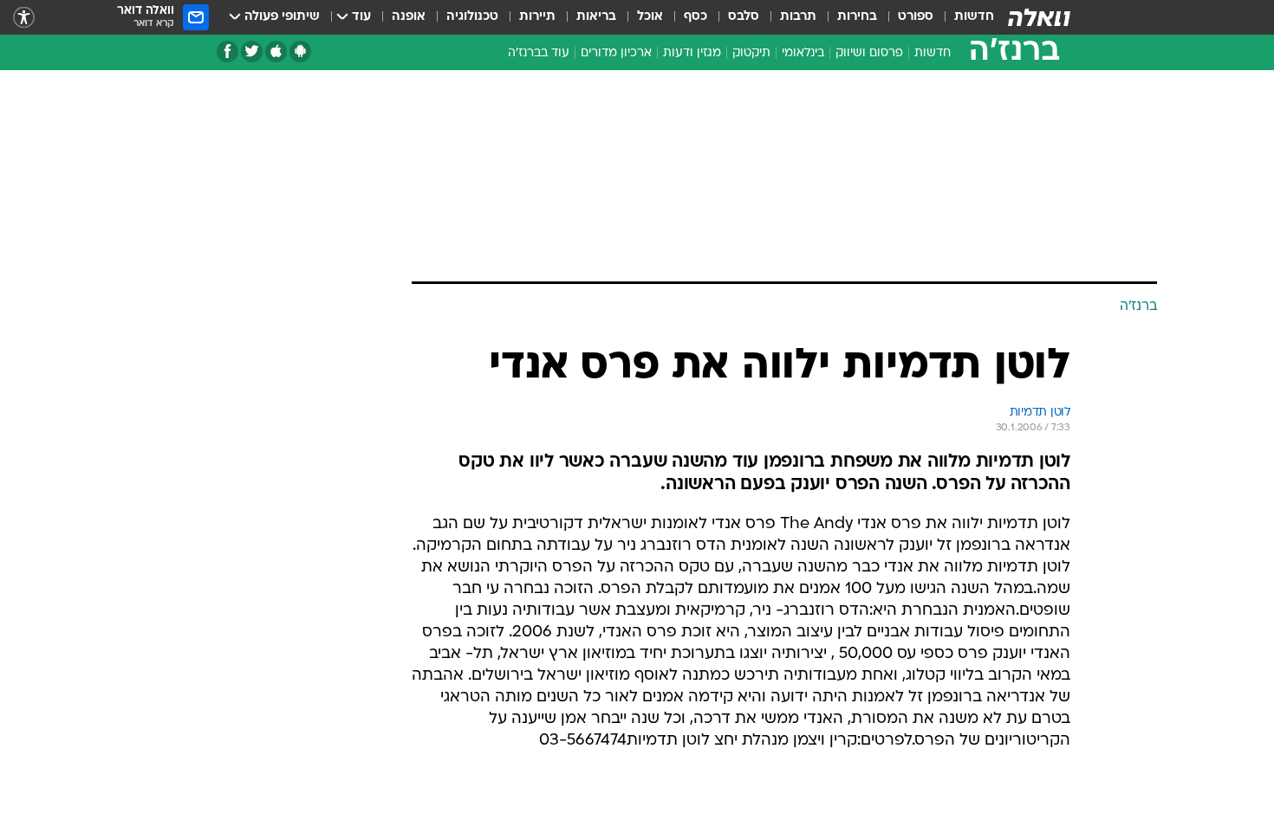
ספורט (915, 16)
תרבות (798, 16)
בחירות (857, 16)
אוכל (650, 16)
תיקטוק (751, 53)
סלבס (743, 16)
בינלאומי (803, 53)
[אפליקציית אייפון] (276, 51)
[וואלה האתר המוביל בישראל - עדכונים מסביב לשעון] (1039, 17)
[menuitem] (963, 17)
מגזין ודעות (692, 53)
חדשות (974, 16)
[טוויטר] (252, 51)
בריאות (596, 16)
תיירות (537, 16)
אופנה (409, 16)
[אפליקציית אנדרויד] (300, 51)
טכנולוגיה (472, 16)
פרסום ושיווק (869, 53)
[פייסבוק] (227, 51)
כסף (695, 16)
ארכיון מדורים (616, 53)
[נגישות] (24, 18)
